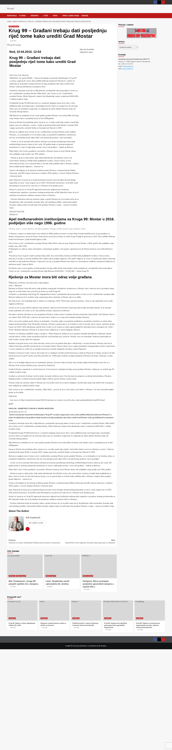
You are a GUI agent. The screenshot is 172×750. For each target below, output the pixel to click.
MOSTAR (20, 212)
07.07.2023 (12, 586)
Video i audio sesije (70, 16)
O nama (22, 16)
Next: (90, 541)
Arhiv (55, 16)
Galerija (85, 16)
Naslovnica (12, 16)
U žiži (45, 16)
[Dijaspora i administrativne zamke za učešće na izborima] (54, 610)
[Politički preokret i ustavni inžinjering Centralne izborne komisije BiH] (86, 610)
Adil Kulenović (33, 517)
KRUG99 (12, 212)
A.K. (22, 412)
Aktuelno (34, 16)
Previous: (34, 541)
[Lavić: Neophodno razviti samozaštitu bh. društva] (62, 566)
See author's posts (36, 523)
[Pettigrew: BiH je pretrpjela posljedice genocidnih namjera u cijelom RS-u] (99, 566)
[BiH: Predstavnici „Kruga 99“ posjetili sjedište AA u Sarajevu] (25, 566)
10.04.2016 (13, 40)
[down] (27, 16)
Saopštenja (12, 618)
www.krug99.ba (127, 69)
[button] (163, 15)
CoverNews (92, 646)
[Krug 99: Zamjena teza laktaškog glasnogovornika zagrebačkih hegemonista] (118, 610)
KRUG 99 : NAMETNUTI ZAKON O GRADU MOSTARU (31, 408)
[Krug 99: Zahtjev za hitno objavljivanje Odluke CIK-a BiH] (22, 610)
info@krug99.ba (128, 66)
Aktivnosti (12, 575)
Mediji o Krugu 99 (13, 26)
